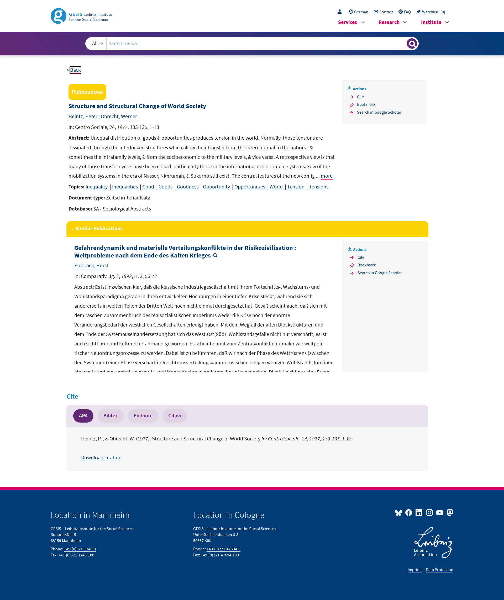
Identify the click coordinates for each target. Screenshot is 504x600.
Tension (295, 186)
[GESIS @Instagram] (429, 512)
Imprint (415, 569)
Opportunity (216, 186)
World (276, 186)
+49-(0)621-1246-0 (80, 549)
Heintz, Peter (83, 116)
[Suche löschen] (402, 43)
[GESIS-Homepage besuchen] (82, 15)
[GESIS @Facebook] (409, 512)
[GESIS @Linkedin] (419, 512)
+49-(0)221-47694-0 (223, 549)
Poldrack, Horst (91, 265)
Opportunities (249, 186)
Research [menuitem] (389, 22)
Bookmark (366, 104)
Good (148, 186)
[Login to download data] (341, 12)
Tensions (318, 186)
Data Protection (439, 569)
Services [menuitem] (347, 22)
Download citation (101, 457)
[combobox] (252, 43)
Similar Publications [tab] (99, 228)
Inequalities (125, 186)
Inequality (97, 186)
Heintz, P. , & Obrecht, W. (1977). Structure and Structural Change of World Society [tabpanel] (216, 448)
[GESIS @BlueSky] (399, 512)
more (327, 176)
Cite (360, 96)
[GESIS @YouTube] (440, 512)
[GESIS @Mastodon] (449, 512)
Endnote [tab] (143, 415)
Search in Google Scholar (379, 112)
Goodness (187, 186)
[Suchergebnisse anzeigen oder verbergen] (412, 43)
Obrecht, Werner (119, 116)
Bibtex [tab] (110, 415)
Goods (165, 186)
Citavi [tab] (174, 415)
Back (75, 70)
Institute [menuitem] (431, 22)
